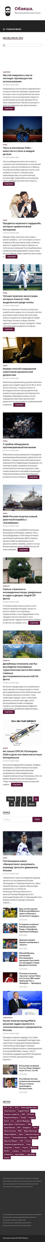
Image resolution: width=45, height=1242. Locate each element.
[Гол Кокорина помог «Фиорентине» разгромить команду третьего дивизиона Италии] (22, 856)
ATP (5, 1107)
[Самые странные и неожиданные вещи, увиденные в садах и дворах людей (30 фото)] (22, 571)
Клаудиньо (27, 1127)
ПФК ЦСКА (33, 1137)
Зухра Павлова (9, 1127)
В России (30, 1114)
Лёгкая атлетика (10, 1131)
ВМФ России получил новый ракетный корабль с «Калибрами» (20, 519)
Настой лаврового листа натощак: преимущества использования (17, 78)
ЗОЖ (29, 1124)
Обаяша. (24, 8)
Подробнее (9, 108)
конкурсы (15, 1151)
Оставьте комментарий (11, 85)
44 (30, 799)
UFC (10, 1107)
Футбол (7, 1151)
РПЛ (21, 1141)
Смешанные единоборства (14, 1144)
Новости (6, 586)
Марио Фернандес (30, 1131)
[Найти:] (22, 819)
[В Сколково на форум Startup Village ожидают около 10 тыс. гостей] (10, 1074)
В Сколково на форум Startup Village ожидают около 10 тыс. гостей (29, 1068)
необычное (26, 1151)
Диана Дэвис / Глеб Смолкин (14, 1124)
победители (8, 1154)
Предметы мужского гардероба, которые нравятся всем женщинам (22, 226)
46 (12, 804)
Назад (11, 799)
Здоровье (6, 72)
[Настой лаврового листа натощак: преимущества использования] (22, 57)
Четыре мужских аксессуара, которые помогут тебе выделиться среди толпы (20, 299)
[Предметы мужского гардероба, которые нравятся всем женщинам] (22, 206)
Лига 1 (35, 1127)
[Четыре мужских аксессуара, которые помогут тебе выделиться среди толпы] (22, 278)
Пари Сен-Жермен (10, 1141)
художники (31, 1154)
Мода (5, 144)
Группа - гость (9, 1121)
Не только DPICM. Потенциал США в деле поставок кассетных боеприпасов (22, 754)
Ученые (25, 1147)
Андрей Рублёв (23, 1111)
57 (24, 804)
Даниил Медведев (23, 1121)
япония (7, 1157)
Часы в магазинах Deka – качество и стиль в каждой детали (18, 150)
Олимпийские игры (20, 1137)
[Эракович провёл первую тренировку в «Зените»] (10, 948)
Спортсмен (8, 1147)
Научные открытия (33, 1134)
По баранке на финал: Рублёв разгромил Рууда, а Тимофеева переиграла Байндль (29, 928)
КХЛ (18, 1127)
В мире (23, 1117)
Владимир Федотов (11, 1117)
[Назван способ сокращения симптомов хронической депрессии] (22, 351)
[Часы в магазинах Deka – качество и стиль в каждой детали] (22, 130)
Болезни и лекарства (11, 1114)
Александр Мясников (29, 1107)
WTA (17, 1107)
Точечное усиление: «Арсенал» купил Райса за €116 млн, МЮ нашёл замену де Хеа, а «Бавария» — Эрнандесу (30, 978)
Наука (5, 365)
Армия (5, 748)
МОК (20, 1131)
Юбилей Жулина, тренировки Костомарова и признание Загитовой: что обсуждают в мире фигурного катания (29, 959)
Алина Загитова (10, 1111)
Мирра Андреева (10, 1134)
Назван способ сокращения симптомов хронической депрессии (19, 371)
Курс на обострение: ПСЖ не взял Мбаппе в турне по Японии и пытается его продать (29, 912)
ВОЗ (23, 1114)
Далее (31, 804)
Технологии (7, 1017)
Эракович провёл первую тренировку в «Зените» (29, 942)
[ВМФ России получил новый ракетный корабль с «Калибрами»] (22, 499)
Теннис (17, 1147)
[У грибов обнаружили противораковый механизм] (22, 426)
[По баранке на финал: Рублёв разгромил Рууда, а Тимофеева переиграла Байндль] (10, 932)
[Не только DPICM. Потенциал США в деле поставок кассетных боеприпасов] (22, 734)
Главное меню (13, 29)
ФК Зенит (33, 1147)
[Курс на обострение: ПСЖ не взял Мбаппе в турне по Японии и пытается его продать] (10, 917)
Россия (28, 1141)
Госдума (31, 1117)
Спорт (5, 858)
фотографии (19, 1154)
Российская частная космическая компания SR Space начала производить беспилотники (29, 1083)
